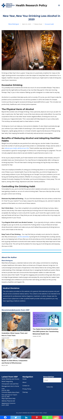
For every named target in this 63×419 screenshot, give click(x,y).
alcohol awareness (23, 237)
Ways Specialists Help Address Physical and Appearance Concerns (8, 400)
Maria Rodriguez (13, 24)
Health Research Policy (31, 5)
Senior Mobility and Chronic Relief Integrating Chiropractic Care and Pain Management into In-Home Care (10, 383)
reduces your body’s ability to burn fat (17, 148)
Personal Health (49, 24)
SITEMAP (45, 412)
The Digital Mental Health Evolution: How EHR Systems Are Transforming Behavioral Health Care (45, 331)
